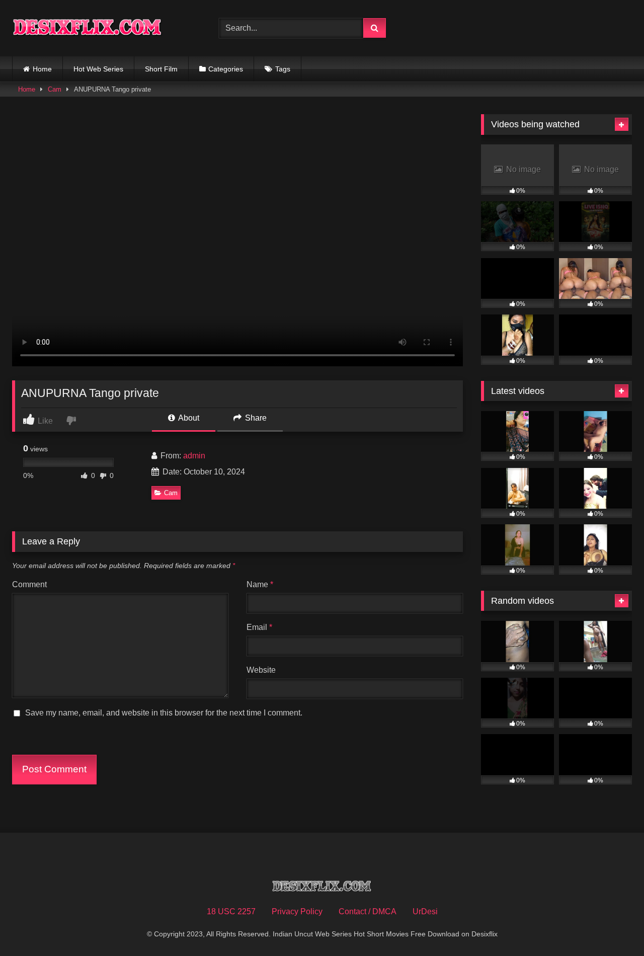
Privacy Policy (297, 911)
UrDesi (425, 911)
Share (255, 418)
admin (194, 455)
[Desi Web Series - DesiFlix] (87, 28)
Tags (282, 69)
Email (259, 627)
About (188, 418)
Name (260, 584)
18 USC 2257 (231, 911)
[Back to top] (613, 926)
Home (42, 69)
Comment (29, 584)
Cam (54, 89)
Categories (225, 69)
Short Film (161, 69)
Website (261, 670)
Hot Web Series (98, 69)
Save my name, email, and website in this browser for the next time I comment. (163, 712)
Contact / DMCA (367, 911)
